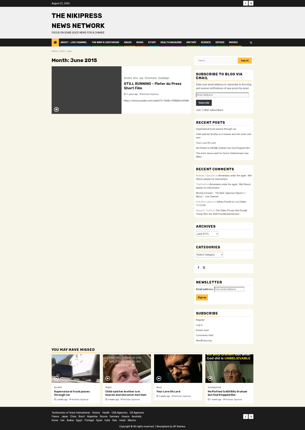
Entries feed (202, 330)
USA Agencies (120, 412)
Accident (128, 78)
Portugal (89, 420)
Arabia (70, 420)
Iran (62, 420)
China (73, 416)
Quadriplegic (163, 78)
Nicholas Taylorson (150, 94)
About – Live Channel (74, 42)
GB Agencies (137, 412)
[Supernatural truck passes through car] (76, 368)
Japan (64, 416)
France (55, 416)
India (107, 420)
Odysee (219, 42)
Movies (233, 42)
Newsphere (162, 426)
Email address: (205, 289)
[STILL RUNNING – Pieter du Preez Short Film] (87, 90)
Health (105, 412)
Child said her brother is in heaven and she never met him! (125, 393)
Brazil (81, 416)
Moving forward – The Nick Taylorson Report (219, 193)
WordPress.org (204, 340)
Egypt (79, 420)
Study (152, 42)
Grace (128, 42)
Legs (141, 78)
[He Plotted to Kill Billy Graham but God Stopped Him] (229, 368)
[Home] (55, 42)
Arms (135, 78)
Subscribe (204, 103)
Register (200, 319)
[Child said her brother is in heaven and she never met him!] (127, 368)
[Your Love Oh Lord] (178, 368)
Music (139, 42)
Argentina (92, 416)
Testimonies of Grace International (71, 412)
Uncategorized (214, 387)
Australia (136, 416)
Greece (125, 416)
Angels (108, 387)
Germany (114, 416)
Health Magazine (171, 42)
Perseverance (151, 78)
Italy (114, 420)
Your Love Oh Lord (206, 142)
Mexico (132, 420)
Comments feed (204, 335)
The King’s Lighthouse (105, 42)
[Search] (251, 42)
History (191, 42)
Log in (199, 325)
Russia (103, 416)
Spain (99, 420)
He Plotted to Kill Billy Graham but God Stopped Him (223, 148)
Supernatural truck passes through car (216, 129)
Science (206, 42)
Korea (55, 420)
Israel (122, 420)
